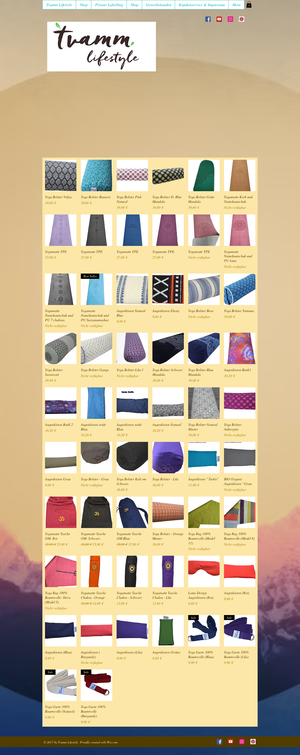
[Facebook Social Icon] (208, 19)
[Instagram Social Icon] (230, 19)
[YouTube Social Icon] (219, 19)
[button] (83, 4)
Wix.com (112, 742)
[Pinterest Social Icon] (241, 19)
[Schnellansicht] (60, 175)
